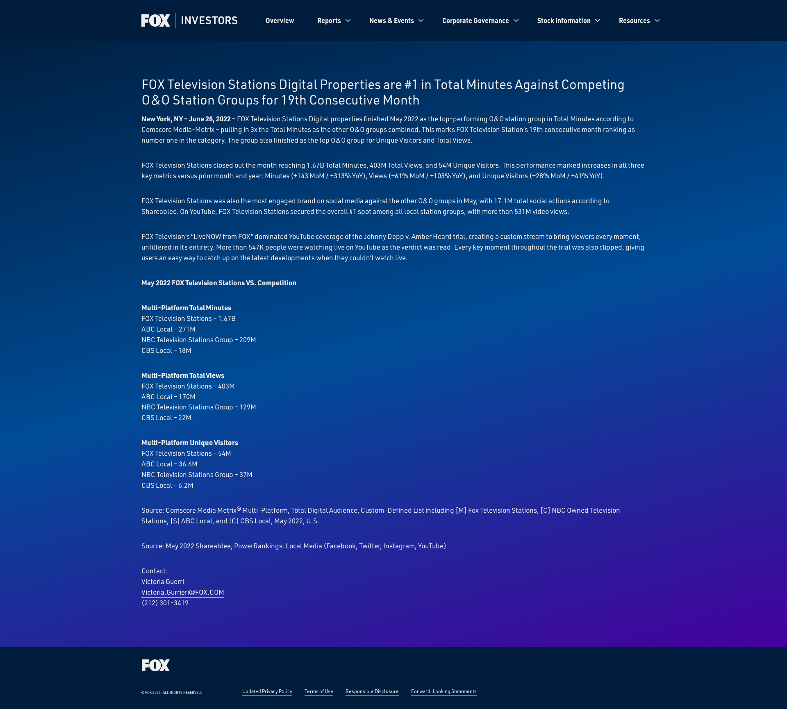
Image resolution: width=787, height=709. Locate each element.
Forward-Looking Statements (444, 691)
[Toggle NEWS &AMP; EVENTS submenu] (421, 20)
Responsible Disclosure (372, 691)
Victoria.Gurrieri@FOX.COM (182, 591)
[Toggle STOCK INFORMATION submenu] (598, 20)
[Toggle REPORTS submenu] (348, 20)
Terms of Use (319, 691)
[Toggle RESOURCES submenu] (657, 20)
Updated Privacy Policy (267, 691)
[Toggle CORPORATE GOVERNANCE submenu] (516, 20)
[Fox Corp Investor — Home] (155, 20)
